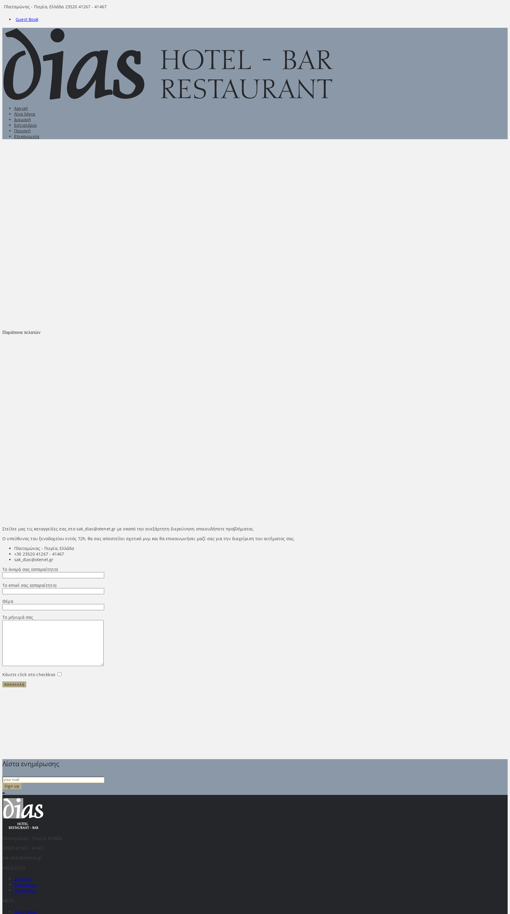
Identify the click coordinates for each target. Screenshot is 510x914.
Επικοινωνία (26, 136)
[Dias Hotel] (176, 98)
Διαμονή (22, 119)
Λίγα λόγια (24, 114)
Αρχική (21, 108)
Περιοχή (22, 131)
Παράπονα (24, 890)
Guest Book (27, 19)
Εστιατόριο (25, 125)
